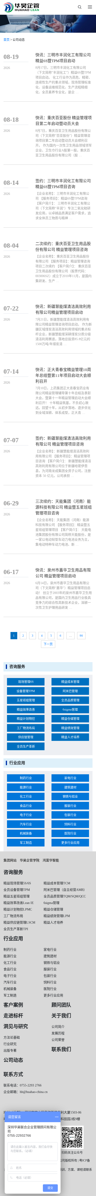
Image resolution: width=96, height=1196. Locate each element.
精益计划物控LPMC (17, 909)
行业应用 (13, 938)
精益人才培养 (70, 737)
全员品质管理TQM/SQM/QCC (65, 896)
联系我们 (61, 1049)
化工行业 (26, 796)
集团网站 (10, 860)
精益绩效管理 (70, 728)
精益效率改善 (26, 709)
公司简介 (58, 1026)
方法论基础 (11, 1037)
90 (81, 635)
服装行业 (70, 805)
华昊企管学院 (29, 860)
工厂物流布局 (26, 728)
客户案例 (13, 1005)
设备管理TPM (26, 691)
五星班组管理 (26, 700)
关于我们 (61, 1015)
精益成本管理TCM (57, 883)
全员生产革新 (26, 746)
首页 (6, 39)
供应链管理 (25, 737)
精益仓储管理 (70, 718)
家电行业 (70, 778)
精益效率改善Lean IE (18, 903)
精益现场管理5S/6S (17, 883)
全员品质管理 (70, 700)
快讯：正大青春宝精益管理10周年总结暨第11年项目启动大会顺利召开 (63, 376)
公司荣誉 (58, 1040)
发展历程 (58, 1033)
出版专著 (10, 1050)
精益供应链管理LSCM (19, 922)
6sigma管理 (70, 709)
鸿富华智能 (51, 860)
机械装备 (26, 833)
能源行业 (26, 787)
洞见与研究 (15, 1026)
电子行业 (26, 815)
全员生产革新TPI (15, 929)
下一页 (48, 644)
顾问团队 (61, 1005)
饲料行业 (70, 824)
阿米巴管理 (70, 691)
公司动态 (13, 1060)
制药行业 (26, 778)
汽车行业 (26, 824)
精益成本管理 (70, 681)
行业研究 (10, 1044)
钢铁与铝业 (70, 796)
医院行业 (70, 833)
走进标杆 (13, 1015)
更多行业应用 (70, 842)
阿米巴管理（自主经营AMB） (65, 890)
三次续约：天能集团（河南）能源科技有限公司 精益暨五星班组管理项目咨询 (63, 507)
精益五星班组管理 (16, 896)
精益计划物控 (26, 718)
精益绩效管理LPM (57, 916)
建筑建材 (70, 787)
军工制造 (26, 842)
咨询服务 (13, 872)
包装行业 (70, 815)
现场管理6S (26, 681)
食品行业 (26, 805)
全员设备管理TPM (16, 890)
